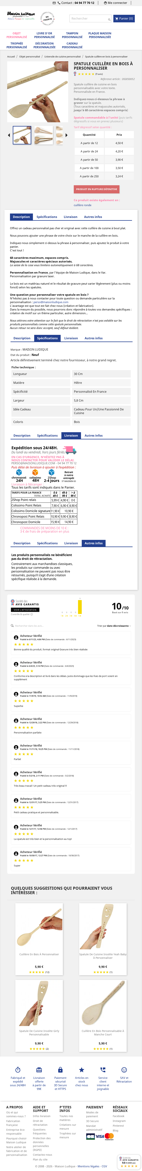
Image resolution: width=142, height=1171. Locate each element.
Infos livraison (41, 1116)
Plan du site (40, 1159)
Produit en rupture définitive (96, 189)
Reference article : (111, 79)
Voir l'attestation (25, 609)
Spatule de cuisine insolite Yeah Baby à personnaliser (102, 956)
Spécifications (47, 217)
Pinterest (118, 1125)
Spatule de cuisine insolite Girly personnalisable (39, 1032)
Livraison (70, 217)
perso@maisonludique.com (50, 302)
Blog (115, 1130)
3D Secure (92, 1121)
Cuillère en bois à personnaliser (39, 954)
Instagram (119, 1121)
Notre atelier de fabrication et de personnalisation (16, 1151)
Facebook (118, 1116)
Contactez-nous (42, 1154)
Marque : (16, 349)
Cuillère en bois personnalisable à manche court (103, 1032)
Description (22, 338)
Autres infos (93, 217)
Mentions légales (89, 1166)
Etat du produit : (21, 355)
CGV (104, 1166)
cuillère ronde (82, 205)
